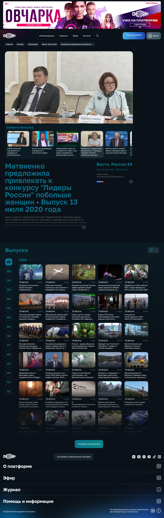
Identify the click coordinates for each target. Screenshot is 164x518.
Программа (33, 44)
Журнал (11, 489)
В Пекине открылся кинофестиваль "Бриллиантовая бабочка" (136, 433)
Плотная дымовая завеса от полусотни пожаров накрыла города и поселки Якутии (30, 317)
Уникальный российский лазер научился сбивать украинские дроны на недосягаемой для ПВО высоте (109, 289)
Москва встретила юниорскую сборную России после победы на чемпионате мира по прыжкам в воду (30, 348)
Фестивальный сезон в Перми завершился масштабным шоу (29, 433)
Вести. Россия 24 (49, 44)
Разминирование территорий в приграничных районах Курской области (108, 434)
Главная (9, 44)
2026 (31, 259)
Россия (125, 169)
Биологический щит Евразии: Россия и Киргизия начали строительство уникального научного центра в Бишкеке (134, 349)
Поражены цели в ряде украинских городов (135, 403)
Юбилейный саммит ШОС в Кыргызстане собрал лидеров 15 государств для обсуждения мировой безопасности (56, 318)
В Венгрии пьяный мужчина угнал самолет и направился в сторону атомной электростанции (56, 288)
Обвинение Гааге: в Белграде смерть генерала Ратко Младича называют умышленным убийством (30, 377)
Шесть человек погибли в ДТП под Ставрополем (56, 432)
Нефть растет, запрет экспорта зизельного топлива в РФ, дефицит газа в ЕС (82, 317)
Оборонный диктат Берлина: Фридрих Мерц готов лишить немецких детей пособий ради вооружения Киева (135, 377)
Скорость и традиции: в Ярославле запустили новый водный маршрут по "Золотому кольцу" (109, 376)
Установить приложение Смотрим (74, 456)
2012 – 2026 (115, 169)
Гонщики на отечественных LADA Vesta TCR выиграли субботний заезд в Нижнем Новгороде (134, 318)
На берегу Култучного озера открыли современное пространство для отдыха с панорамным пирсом (30, 289)
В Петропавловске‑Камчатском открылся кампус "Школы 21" (85, 405)
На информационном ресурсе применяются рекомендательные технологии (129, 510)
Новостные (102, 174)
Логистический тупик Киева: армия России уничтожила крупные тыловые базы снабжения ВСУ (30, 406)
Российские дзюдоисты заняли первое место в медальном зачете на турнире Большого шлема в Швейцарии (56, 348)
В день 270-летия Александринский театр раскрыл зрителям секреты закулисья (108, 317)
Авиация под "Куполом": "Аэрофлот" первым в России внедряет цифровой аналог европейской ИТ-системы (109, 348)
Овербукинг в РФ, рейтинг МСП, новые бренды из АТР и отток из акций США (136, 287)
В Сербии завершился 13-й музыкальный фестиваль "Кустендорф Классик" (57, 404)
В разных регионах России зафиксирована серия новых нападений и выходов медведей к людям (83, 289)
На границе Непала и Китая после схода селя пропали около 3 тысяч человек (82, 434)
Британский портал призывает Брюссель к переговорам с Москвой (108, 404)
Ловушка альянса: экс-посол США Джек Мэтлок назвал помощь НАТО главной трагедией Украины (56, 377)
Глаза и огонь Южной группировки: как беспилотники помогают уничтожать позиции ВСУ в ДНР (83, 377)
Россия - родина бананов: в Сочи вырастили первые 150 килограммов (83, 346)
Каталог (20, 44)
